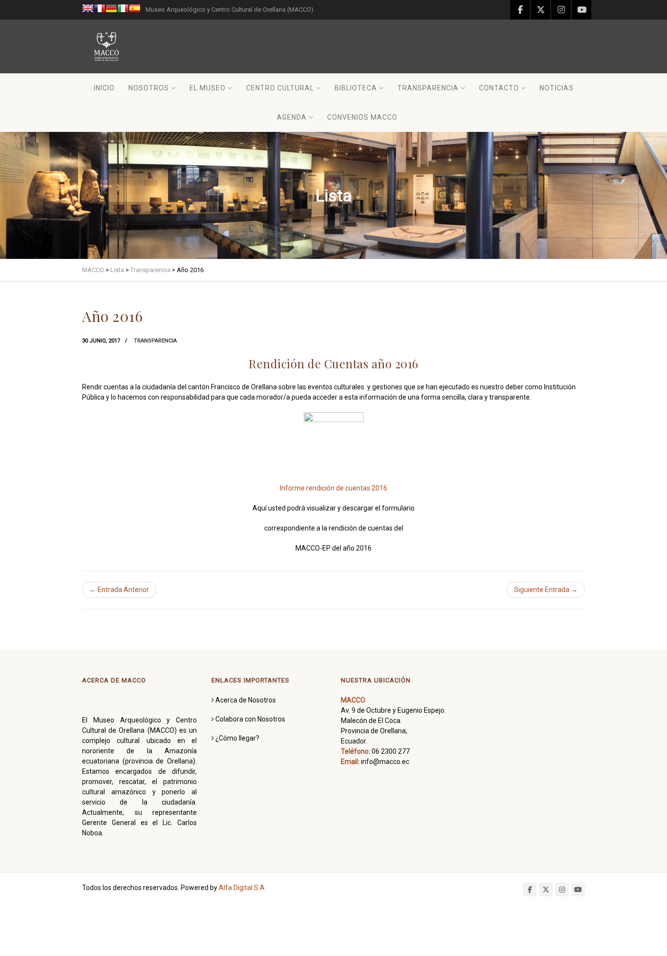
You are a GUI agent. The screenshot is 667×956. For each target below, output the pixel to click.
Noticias (557, 88)
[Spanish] (135, 9)
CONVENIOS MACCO (362, 117)
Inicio (104, 88)
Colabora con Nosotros (250, 719)
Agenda (292, 117)
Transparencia (428, 88)
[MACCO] (106, 46)
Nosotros (148, 88)
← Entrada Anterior (119, 590)
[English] (88, 9)
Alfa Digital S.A (242, 888)
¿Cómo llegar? (237, 738)
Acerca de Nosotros (245, 700)
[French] (99, 9)
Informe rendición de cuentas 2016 (333, 488)
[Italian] (123, 9)
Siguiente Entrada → (546, 590)
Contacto (499, 88)
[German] (111, 9)
